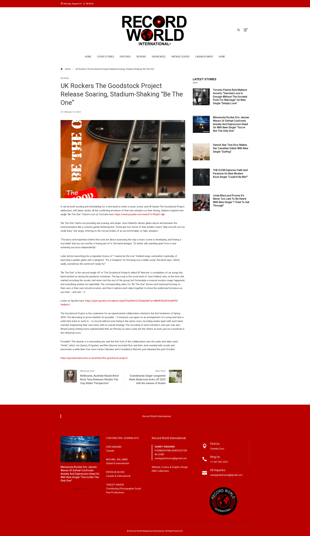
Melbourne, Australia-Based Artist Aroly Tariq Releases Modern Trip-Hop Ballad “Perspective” (99, 377)
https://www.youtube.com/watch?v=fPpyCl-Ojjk (140, 214)
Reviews (141, 56)
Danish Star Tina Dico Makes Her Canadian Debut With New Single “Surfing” (230, 148)
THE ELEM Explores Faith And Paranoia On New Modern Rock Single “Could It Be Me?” (230, 173)
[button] (73, 489)
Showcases (158, 56)
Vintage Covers (180, 56)
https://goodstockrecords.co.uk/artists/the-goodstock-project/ (94, 358)
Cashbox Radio (204, 56)
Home (88, 56)
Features (125, 56)
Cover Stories (105, 56)
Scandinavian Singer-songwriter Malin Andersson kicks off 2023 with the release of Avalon (147, 377)
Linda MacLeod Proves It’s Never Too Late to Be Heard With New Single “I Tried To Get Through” (231, 200)
